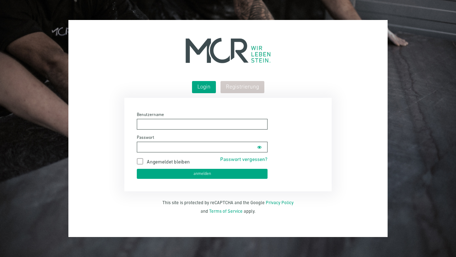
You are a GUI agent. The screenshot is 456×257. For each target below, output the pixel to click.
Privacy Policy (280, 203)
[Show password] (259, 147)
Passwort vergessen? (244, 159)
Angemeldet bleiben (168, 162)
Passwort (145, 138)
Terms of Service (226, 211)
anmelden (202, 174)
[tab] (204, 87)
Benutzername (150, 115)
